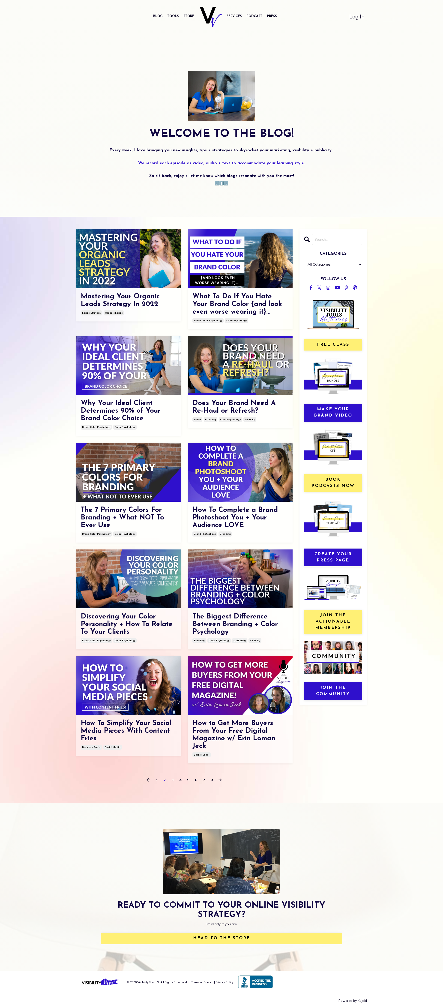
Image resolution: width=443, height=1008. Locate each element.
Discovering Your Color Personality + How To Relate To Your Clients (127, 624)
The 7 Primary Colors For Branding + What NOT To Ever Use (122, 518)
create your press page (333, 557)
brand (197, 419)
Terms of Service (202, 982)
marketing (239, 640)
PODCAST (254, 16)
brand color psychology (208, 320)
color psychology (236, 320)
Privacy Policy (224, 982)
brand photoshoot (205, 533)
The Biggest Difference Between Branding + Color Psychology (235, 624)
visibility (250, 419)
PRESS (272, 16)
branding (210, 419)
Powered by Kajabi (352, 1001)
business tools (91, 747)
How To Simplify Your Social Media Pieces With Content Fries (126, 731)
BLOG (158, 16)
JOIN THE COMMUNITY (333, 691)
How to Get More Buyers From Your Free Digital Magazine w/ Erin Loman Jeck (233, 735)
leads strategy (91, 312)
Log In (357, 16)
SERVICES (234, 16)
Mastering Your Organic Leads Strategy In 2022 (120, 300)
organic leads (114, 312)
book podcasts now (333, 483)
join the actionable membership (333, 621)
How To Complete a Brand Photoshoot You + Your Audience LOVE (235, 518)
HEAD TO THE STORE (221, 938)
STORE (188, 16)
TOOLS (173, 16)
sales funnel (201, 754)
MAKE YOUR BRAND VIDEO (333, 412)
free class (333, 345)
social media (112, 747)
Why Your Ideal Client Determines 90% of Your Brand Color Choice (121, 411)
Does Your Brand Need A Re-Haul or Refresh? (234, 407)
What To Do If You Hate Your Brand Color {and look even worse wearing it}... (237, 304)
